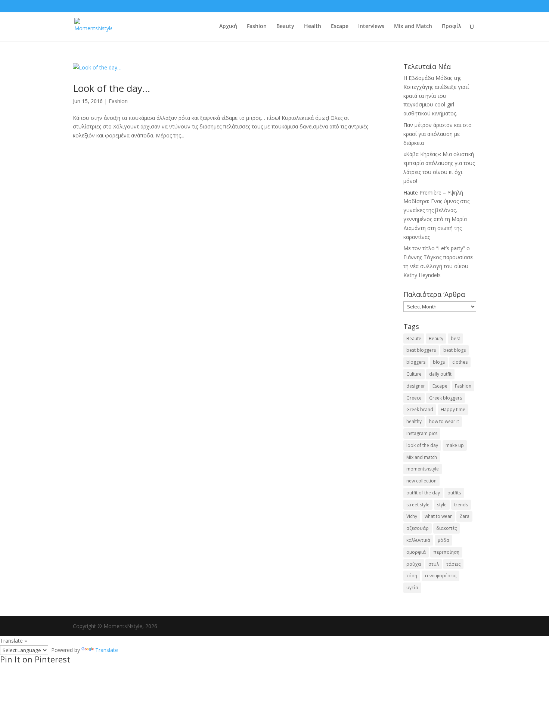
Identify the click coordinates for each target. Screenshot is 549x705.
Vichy (411, 516)
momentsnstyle (422, 469)
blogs (439, 362)
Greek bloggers (445, 398)
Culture (414, 374)
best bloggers (421, 350)
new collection (421, 481)
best (455, 338)
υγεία (412, 587)
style (442, 504)
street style (417, 504)
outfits (454, 493)
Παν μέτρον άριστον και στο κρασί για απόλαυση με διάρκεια (437, 133)
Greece (414, 398)
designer (415, 386)
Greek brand (419, 409)
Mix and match (421, 457)
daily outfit (440, 374)
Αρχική (228, 26)
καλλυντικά (418, 540)
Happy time (453, 409)
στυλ (433, 564)
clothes (460, 362)
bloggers (415, 362)
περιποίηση (446, 552)
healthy (414, 421)
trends (461, 504)
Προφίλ (451, 26)
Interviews (371, 26)
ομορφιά (416, 552)
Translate (106, 649)
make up (455, 445)
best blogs (454, 350)
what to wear (438, 516)
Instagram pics (421, 433)
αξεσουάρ (417, 528)
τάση (411, 575)
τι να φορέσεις (440, 575)
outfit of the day (423, 493)
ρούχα (413, 564)
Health (312, 26)
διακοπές (446, 528)
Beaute (413, 338)
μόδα (443, 540)
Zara (464, 516)
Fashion (257, 26)
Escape (339, 26)
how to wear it (444, 421)
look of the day (422, 445)
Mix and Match (413, 26)
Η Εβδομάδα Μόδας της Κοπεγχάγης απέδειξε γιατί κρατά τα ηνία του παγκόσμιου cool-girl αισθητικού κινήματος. (436, 95)
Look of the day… (111, 88)
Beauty (285, 26)
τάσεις (453, 564)
